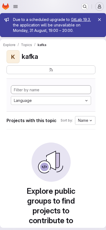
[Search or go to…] (85, 6)
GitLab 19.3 (80, 19)
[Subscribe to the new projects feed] (51, 69)
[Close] (99, 19)
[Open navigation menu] (15, 6)
